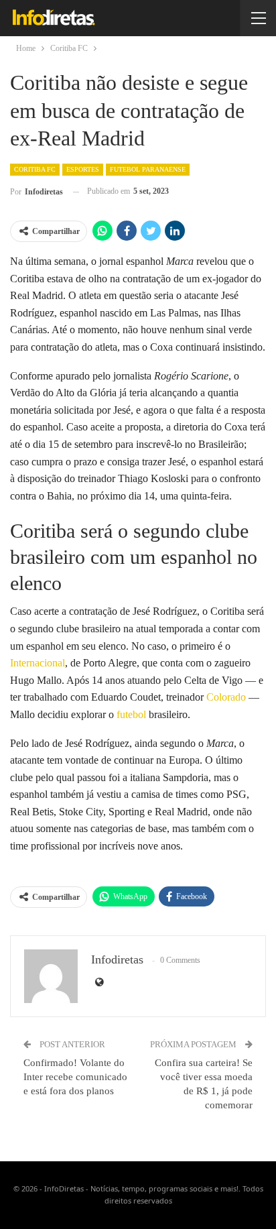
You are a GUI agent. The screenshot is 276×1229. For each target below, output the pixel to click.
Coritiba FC (35, 169)
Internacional (37, 662)
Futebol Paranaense (148, 169)
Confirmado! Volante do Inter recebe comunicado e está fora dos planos (75, 1076)
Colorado (226, 697)
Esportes (82, 169)
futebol (131, 714)
